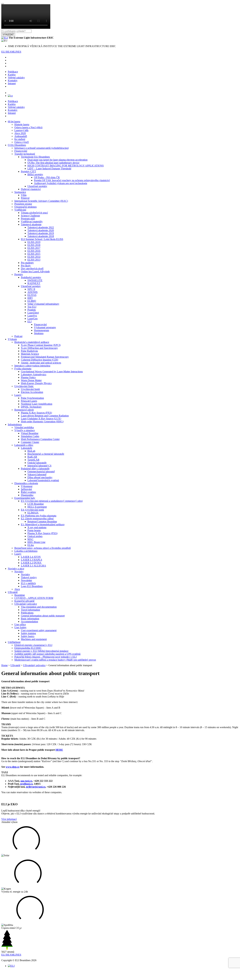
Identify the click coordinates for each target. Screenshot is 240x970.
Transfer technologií (24, 153)
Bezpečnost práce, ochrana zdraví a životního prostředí (42, 548)
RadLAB (32, 456)
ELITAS (31, 295)
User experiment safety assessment (38, 630)
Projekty (18, 274)
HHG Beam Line (36, 542)
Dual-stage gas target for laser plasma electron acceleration (57, 159)
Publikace (13, 71)
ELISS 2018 (33, 245)
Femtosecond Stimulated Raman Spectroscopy (45, 356)
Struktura (38, 333)
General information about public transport (43, 615)
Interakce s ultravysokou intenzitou (32, 365)
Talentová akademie (31, 224)
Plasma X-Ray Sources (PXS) (36, 412)
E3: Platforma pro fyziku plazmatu (38, 515)
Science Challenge (30, 215)
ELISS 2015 (33, 253)
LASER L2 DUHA (31, 562)
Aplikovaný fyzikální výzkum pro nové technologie (60, 183)
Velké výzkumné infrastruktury (43, 303)
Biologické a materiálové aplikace (31, 342)
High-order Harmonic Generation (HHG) (42, 421)
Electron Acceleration (32, 392)
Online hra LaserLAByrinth (35, 271)
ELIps (30, 545)
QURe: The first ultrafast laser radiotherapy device (53, 162)
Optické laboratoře (37, 462)
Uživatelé (13, 592)
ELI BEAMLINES (11, 51)
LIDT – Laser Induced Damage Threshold (49, 168)
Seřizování (26, 489)
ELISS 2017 (33, 248)
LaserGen (32, 318)
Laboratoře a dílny (23, 445)
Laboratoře (26, 448)
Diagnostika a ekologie (26, 483)
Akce (17, 589)
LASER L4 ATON (31, 556)
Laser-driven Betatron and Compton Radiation (45, 415)
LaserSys (32, 315)
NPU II (31, 289)
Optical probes (34, 536)
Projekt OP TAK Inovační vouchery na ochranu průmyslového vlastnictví (72, 180)
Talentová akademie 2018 (40, 236)
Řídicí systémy (28, 492)
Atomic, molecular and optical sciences (41, 362)
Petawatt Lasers (29, 401)
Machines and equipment (34, 639)
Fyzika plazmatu (22, 368)
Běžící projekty (35, 174)
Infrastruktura (15, 424)
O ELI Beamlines (17, 145)
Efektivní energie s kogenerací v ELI (33, 645)
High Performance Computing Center (40, 439)
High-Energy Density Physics (36, 383)
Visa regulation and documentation (39, 606)
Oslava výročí (21, 142)
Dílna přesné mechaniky (39, 477)
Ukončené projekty (37, 186)
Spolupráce (20, 192)
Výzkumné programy (45, 327)
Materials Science (30, 353)
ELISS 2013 (33, 259)
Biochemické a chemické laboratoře (45, 453)
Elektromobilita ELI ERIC (28, 648)
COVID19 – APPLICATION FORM (33, 598)
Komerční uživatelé (24, 601)
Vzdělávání (20, 209)
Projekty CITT (28, 171)
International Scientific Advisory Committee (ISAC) (41, 201)
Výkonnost (26, 486)
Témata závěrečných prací (34, 212)
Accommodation (29, 621)
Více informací (9, 819)
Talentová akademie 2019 (40, 233)
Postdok (31, 309)
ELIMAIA (33, 512)
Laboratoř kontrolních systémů (43, 480)
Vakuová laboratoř (36, 474)
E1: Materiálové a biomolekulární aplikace (42, 524)
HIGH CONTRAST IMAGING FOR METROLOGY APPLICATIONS (65, 165)
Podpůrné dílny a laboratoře (35, 468)
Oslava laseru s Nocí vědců (28, 127)
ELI (29, 321)
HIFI (29, 298)
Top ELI (31, 306)
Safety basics (27, 636)
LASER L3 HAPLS (31, 559)
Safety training (28, 633)
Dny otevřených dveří (32, 268)
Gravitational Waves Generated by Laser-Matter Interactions (52, 371)
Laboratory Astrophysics (33, 374)
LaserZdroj (33, 312)
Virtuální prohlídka (24, 427)
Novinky (19, 571)
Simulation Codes (30, 436)
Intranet (12, 83)
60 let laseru (14, 121)
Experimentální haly (24, 498)
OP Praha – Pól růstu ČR (47, 177)
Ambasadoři (20, 136)
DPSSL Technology (31, 406)
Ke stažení (19, 139)
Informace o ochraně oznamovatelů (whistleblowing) (41, 148)
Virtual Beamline (29, 433)
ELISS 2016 (33, 251)
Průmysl (25, 198)
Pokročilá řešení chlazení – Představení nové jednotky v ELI (45, 656)
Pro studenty (27, 262)
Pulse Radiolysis (29, 351)
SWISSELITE (34, 280)
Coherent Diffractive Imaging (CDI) (39, 359)
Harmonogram (41, 330)
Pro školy (26, 265)
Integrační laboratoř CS (39, 465)
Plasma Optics (28, 377)
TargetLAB (33, 459)
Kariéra (12, 74)
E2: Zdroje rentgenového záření (37, 518)
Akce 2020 (20, 133)
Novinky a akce (16, 568)
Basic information (30, 618)
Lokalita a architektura (25, 551)
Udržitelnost (14, 642)
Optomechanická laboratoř (41, 471)
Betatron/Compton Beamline (42, 521)
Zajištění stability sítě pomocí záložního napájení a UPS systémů (47, 653)
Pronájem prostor (23, 203)
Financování (20, 151)
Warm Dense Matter (31, 380)
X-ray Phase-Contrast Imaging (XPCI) (41, 345)
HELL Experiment (37, 506)
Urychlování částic (24, 386)
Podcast (18, 336)
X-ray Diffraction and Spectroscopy (39, 348)
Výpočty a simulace (24, 430)
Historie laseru (21, 124)
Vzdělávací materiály (32, 221)
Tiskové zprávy (29, 577)
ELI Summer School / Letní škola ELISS (42, 239)
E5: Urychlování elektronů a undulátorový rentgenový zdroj (52, 501)
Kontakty (12, 80)
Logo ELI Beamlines (32, 586)
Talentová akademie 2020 (40, 230)
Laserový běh (21, 130)
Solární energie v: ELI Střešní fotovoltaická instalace (41, 651)
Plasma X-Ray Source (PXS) (42, 533)
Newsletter (26, 580)
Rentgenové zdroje (24, 409)
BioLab (31, 451)
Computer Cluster (30, 442)
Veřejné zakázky (16, 77)
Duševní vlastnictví (31, 189)
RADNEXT (33, 283)
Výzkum (12, 339)
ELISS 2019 (33, 242)
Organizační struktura (25, 206)
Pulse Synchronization (32, 398)
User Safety (20, 627)
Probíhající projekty (31, 277)
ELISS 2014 (33, 256)
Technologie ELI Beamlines (35, 156)
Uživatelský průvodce (25, 603)
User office (20, 624)
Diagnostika (27, 495)
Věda (23, 195)
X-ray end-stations (36, 527)
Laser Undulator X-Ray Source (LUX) (41, 418)
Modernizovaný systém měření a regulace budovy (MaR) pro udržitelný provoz (55, 659)
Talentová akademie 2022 (40, 227)
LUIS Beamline (35, 503)
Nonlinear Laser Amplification (36, 403)
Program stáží (28, 218)
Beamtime (19, 595)
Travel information (30, 609)
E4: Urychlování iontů (32, 509)
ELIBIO (31, 301)
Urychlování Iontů (30, 389)
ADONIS (32, 292)
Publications (27, 612)
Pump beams (34, 530)
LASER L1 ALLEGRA (33, 565)
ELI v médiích (28, 583)
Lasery (17, 395)
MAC (30, 539)
